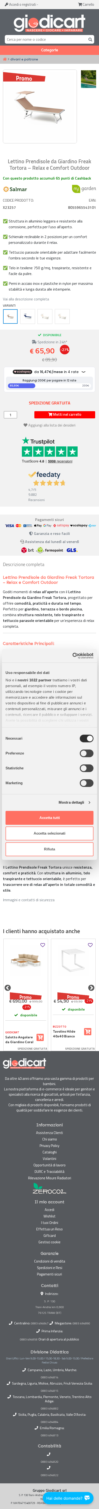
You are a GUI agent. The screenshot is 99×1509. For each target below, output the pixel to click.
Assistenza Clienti (49, 1132)
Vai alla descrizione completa (26, 299)
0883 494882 (49, 1408)
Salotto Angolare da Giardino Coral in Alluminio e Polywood (19, 1039)
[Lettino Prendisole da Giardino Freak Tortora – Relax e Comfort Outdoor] (10, 316)
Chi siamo (49, 1139)
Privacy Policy (49, 1145)
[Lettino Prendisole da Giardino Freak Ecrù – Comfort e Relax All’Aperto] (45, 316)
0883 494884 (49, 1422)
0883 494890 (81, 1323)
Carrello (88, 4)
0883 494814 (49, 1377)
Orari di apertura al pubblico (58, 1339)
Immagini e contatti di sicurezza (29, 900)
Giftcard (49, 1235)
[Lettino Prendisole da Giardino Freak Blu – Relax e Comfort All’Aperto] (27, 316)
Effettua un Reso (49, 1229)
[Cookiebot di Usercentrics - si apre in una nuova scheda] (72, 656)
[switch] (86, 753)
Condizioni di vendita (49, 1261)
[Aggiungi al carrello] (40, 1037)
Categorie (49, 50)
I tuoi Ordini (49, 1222)
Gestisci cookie (49, 1242)
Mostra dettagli (71, 802)
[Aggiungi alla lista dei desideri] (42, 945)
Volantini (49, 1158)
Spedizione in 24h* (52, 342)
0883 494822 (49, 1475)
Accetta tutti (49, 818)
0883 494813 (49, 1435)
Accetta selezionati (49, 833)
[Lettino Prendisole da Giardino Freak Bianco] (62, 316)
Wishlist (49, 1216)
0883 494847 (40, 1323)
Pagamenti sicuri (49, 1274)
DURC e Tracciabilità (49, 1171)
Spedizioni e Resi (49, 1267)
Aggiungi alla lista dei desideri (51, 425)
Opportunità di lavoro (49, 1165)
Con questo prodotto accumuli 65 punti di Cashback (47, 178)
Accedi (22, 4)
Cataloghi (50, 1152)
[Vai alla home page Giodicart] (49, 23)
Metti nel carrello (66, 414)
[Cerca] (89, 39)
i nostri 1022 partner (33, 680)
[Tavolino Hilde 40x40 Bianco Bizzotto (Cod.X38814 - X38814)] (73, 968)
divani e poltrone (24, 59)
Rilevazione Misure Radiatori (49, 1178)
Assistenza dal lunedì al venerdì (52, 541)
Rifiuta (49, 849)
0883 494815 (49, 1391)
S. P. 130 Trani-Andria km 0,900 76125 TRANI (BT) (49, 1307)
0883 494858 (28, 1339)
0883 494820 (49, 1462)
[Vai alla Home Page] (5, 59)
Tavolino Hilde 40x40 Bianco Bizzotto (64, 1034)
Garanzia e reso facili (51, 533)
